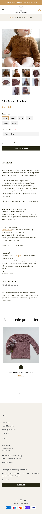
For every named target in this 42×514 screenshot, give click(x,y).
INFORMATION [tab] (7, 163)
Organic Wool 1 (8, 129)
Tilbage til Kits (22, 394)
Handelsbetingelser (8, 426)
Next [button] (37, 354)
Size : (6, 114)
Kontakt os (5, 433)
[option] (21, 354)
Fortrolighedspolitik (8, 430)
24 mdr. (14, 123)
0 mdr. (5, 118)
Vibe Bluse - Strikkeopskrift (21, 373)
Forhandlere (6, 422)
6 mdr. (21, 118)
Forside (11, 17)
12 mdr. (29, 118)
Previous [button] (5, 354)
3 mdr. (13, 118)
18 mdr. (5, 123)
